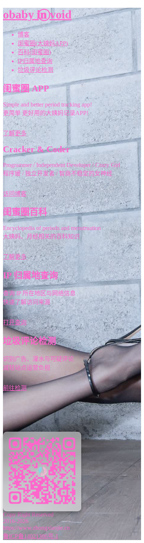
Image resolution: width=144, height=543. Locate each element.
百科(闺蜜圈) (34, 52)
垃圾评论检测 (35, 70)
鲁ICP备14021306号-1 (30, 536)
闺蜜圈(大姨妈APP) (43, 43)
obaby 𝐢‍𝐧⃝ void (37, 14)
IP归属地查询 (35, 61)
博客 (24, 34)
